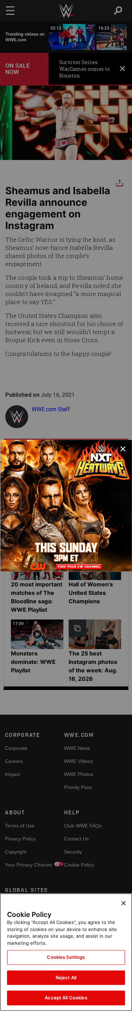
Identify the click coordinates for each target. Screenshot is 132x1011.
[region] (66, 952)
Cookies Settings (66, 957)
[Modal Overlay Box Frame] (66, 505)
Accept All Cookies (66, 997)
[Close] (123, 903)
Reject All (66, 977)
